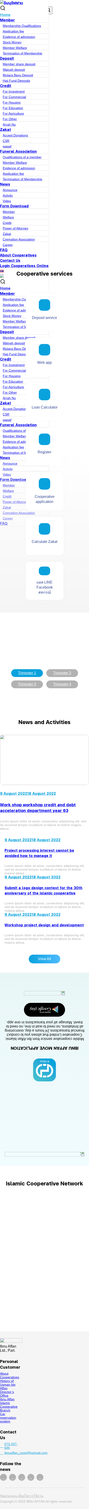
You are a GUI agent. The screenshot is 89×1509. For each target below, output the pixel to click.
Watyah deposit (14, 69)
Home (5, 14)
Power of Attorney (15, 228)
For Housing (12, 102)
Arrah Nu (9, 124)
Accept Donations (15, 135)
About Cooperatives (18, 255)
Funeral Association (18, 151)
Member (7, 20)
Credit (5, 85)
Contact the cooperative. (44, 1312)
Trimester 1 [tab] (27, 673)
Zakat (5, 129)
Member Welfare (15, 48)
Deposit (7, 58)
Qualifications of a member (22, 157)
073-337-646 (11, 1446)
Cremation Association (19, 239)
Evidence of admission (19, 37)
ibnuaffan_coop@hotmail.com (13, 1453)
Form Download (14, 206)
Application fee (13, 31)
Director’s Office (7, 1393)
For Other (10, 119)
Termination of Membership (22, 53)
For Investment (14, 91)
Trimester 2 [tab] (62, 673)
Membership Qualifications (22, 26)
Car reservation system (8, 1417)
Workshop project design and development (44, 925)
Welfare (8, 217)
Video (7, 201)
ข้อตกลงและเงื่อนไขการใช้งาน (21, 1496)
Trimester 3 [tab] (27, 684)
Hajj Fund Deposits (16, 80)
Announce (10, 190)
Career (8, 245)
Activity (8, 195)
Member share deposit (19, 64)
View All (44, 959)
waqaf (7, 146)
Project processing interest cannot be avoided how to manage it (39, 853)
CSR (6, 141)
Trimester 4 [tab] (62, 684)
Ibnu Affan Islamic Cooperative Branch (9, 1404)
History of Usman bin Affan (8, 1384)
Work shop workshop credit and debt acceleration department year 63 (38, 807)
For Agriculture (13, 113)
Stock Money (12, 42)
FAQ (4, 249)
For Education (13, 108)
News (5, 184)
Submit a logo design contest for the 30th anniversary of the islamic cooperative (43, 890)
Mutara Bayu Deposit (18, 75)
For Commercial (14, 97)
